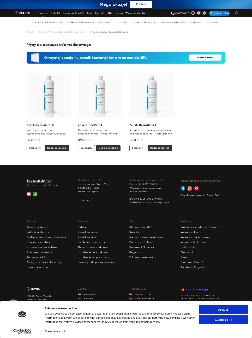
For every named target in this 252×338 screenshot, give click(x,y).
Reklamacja (188, 247)
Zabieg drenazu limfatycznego (45, 262)
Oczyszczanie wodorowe (93, 247)
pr (81, 232)
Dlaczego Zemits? (140, 227)
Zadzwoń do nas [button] (39, 180)
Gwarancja (187, 252)
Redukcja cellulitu (37, 257)
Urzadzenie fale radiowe (93, 252)
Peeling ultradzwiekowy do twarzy (47, 237)
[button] (219, 13)
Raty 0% (134, 232)
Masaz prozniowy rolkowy (42, 247)
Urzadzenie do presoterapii (94, 257)
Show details (53, 331)
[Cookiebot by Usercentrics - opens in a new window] (22, 331)
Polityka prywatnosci (141, 257)
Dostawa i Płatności (141, 247)
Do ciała (122, 22)
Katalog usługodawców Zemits (200, 227)
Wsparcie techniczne (194, 242)
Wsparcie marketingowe (196, 237)
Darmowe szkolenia (141, 242)
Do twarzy (105, 22)
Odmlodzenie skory (38, 242)
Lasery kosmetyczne (143, 22)
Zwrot (184, 257)
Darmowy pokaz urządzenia (146, 237)
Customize (221, 319)
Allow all (223, 309)
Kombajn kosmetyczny (91, 242)
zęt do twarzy (90, 232)
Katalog (43, 32)
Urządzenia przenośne (173, 22)
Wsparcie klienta (191, 232)
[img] (172, 13)
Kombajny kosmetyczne (80, 22)
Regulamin (135, 252)
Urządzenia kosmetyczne (47, 22)
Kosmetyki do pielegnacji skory (97, 262)
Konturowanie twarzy (39, 252)
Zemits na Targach (192, 267)
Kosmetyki (196, 22)
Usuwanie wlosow (37, 267)
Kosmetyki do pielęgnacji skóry (68, 32)
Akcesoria (213, 22)
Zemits (30, 32)
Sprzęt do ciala (87, 237)
